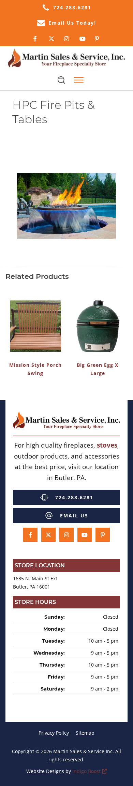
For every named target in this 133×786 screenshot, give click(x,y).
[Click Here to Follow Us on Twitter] (51, 39)
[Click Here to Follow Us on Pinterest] (97, 39)
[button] (66, 7)
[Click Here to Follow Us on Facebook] (36, 39)
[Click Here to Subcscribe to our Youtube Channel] (82, 39)
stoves (107, 445)
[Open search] (61, 80)
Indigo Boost (86, 771)
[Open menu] (79, 80)
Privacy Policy (54, 733)
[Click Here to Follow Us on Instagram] (66, 39)
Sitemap (85, 733)
